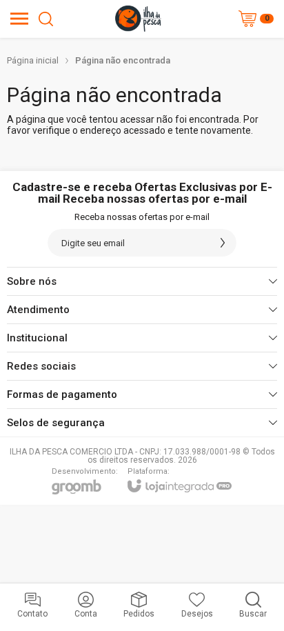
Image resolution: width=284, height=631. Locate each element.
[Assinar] (222, 243)
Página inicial (33, 60)
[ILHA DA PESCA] (138, 19)
